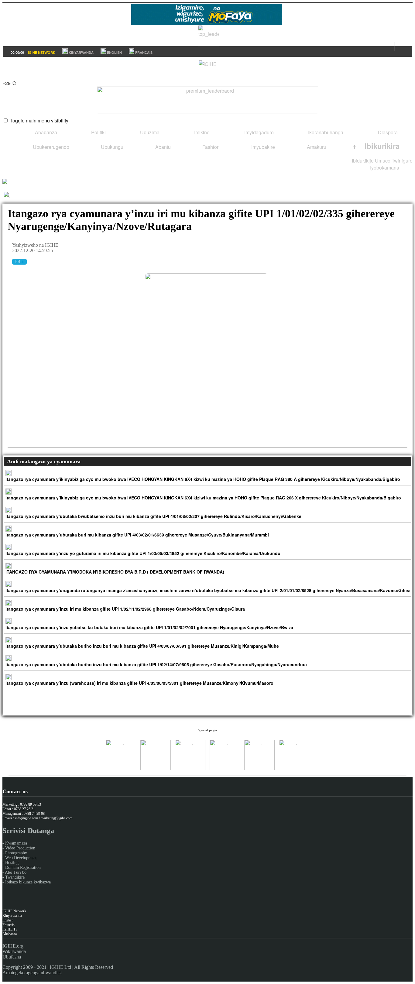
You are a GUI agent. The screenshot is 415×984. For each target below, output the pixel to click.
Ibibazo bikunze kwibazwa (28, 882)
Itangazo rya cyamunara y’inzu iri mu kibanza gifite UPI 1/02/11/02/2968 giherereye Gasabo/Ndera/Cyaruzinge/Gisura (125, 609)
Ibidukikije (363, 160)
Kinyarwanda (12, 916)
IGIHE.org (12, 945)
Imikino (201, 132)
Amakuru (316, 146)
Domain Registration (23, 867)
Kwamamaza (16, 843)
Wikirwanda (14, 951)
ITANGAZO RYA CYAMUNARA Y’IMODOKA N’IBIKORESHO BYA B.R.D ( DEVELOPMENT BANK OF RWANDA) (114, 572)
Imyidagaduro (258, 132)
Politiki (98, 132)
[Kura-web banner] (207, 100)
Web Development (21, 857)
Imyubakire (262, 146)
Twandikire (15, 877)
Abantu (162, 146)
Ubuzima (149, 132)
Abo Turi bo (15, 872)
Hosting (12, 862)
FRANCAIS (143, 52)
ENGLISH (114, 52)
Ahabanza (45, 132)
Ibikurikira (376, 146)
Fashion (210, 146)
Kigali (8, 76)
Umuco (382, 160)
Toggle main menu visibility (39, 120)
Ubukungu (111, 146)
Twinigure (402, 160)
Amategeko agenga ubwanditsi (32, 972)
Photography (16, 853)
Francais (8, 925)
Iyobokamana (384, 167)
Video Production (20, 848)
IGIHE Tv (9, 929)
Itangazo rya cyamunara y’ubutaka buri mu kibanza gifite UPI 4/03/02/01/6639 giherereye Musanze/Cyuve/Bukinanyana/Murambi (137, 535)
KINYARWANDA (81, 52)
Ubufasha (11, 956)
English (7, 920)
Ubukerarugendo (50, 146)
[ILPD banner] (208, 44)
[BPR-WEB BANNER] (206, 22)
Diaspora (387, 132)
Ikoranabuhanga (325, 132)
